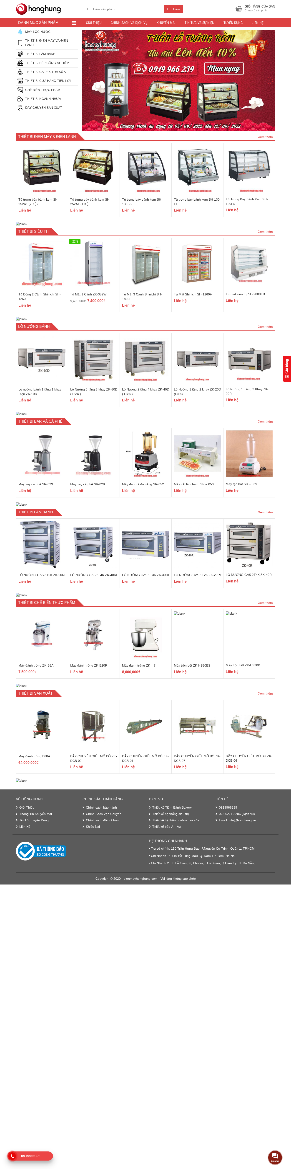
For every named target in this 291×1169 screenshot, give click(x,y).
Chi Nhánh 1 (160, 841)
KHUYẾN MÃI (166, 23)
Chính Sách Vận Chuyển (103, 800)
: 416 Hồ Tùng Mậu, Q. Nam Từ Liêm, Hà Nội (202, 841)
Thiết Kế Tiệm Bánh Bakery (172, 793)
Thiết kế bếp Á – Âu (166, 812)
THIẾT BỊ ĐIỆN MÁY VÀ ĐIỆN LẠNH (46, 43)
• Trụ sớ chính (159, 834)
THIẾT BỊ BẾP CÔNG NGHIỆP (47, 63)
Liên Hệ (24, 812)
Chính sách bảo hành (101, 793)
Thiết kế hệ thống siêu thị (170, 800)
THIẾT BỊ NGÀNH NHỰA (43, 99)
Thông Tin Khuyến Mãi (35, 800)
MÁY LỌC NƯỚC (37, 32)
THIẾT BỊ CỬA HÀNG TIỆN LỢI (48, 81)
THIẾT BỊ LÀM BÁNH (40, 54)
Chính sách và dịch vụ (129, 23)
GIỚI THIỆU (94, 23)
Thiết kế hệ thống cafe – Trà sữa (175, 806)
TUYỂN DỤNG (233, 23)
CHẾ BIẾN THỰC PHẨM (42, 90)
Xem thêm (265, 122)
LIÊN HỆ (257, 23)
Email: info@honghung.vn (237, 806)
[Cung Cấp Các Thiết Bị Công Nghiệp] (38, 8)
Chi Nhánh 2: (161, 849)
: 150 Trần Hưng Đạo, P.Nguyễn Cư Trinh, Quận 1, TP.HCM (212, 834)
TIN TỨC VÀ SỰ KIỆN (199, 23)
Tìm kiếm (173, 9)
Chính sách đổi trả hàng (103, 806)
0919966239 (228, 793)
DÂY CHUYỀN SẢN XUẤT (43, 107)
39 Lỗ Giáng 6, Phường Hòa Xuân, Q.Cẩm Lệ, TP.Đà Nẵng (213, 849)
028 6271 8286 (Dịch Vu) (237, 800)
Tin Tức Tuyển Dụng (34, 806)
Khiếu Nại (93, 812)
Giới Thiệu (26, 793)
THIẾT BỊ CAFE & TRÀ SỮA (45, 72)
